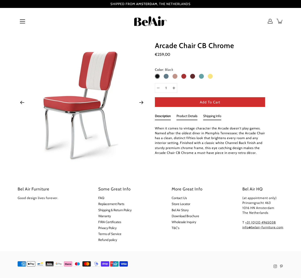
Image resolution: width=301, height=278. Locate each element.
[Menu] (22, 21)
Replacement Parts (111, 204)
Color (164, 70)
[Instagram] (275, 266)
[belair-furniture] (150, 21)
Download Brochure (185, 216)
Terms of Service (109, 234)
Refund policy (107, 240)
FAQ (101, 198)
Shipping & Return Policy (115, 210)
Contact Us (179, 198)
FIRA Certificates (109, 222)
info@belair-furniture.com (262, 227)
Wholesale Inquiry (184, 222)
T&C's (175, 228)
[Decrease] (158, 88)
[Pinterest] (281, 266)
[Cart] (279, 21)
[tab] (163, 117)
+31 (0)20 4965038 (260, 222)
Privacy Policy (107, 228)
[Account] (270, 21)
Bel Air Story (180, 210)
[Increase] (174, 88)
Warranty (104, 216)
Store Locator (181, 204)
